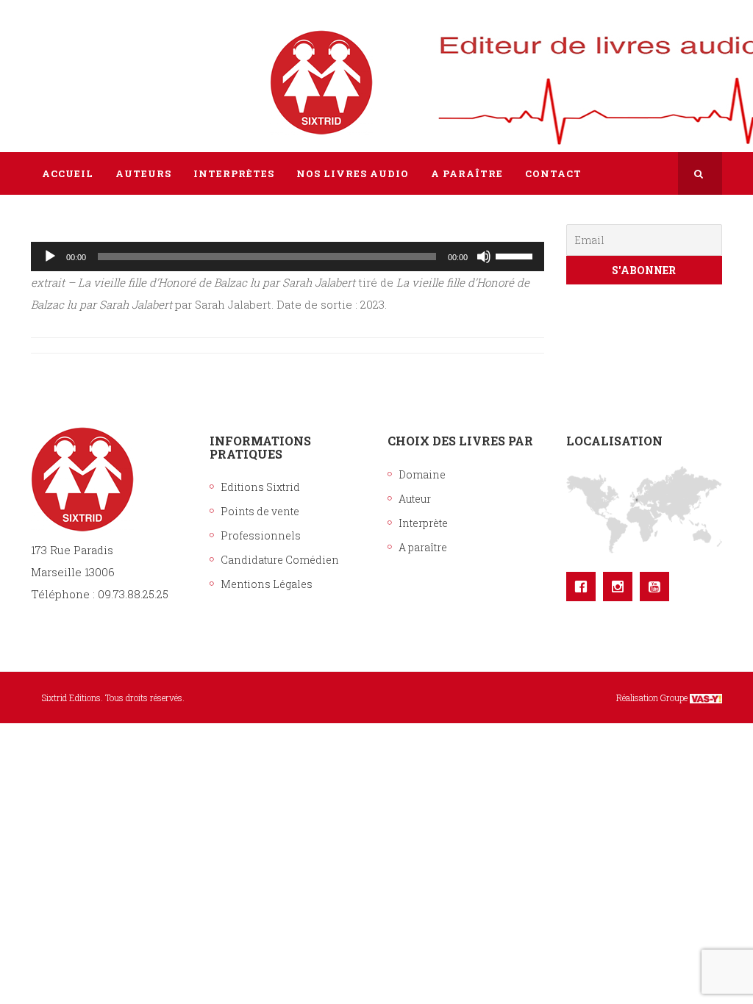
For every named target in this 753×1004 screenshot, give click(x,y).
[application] (287, 256)
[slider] (516, 255)
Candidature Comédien (280, 560)
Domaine (422, 474)
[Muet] (484, 256)
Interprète (423, 523)
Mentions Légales (267, 584)
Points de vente (260, 511)
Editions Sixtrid (260, 487)
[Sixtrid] (82, 67)
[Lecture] (50, 256)
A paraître (423, 547)
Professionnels (261, 535)
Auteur (415, 499)
